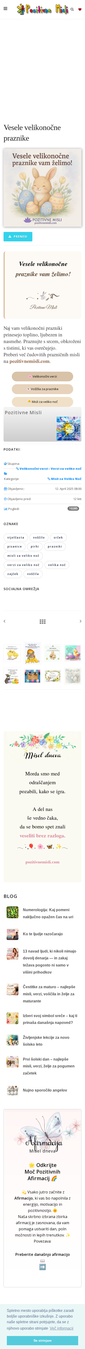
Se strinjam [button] (42, 1340)
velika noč (57, 565)
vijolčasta (15, 537)
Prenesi (20, 237)
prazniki (55, 546)
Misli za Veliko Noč (65, 479)
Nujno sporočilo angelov (45, 1090)
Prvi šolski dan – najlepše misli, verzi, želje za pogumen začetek (49, 1066)
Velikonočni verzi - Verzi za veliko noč (50, 468)
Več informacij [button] (61, 1328)
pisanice (14, 546)
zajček (12, 574)
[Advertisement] (42, 68)
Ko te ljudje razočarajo (43, 934)
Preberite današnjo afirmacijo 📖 (42, 1261)
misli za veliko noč (23, 556)
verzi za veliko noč (23, 565)
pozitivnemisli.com (29, 361)
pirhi (35, 546)
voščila (33, 574)
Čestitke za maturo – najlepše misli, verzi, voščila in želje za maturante (49, 994)
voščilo (39, 537)
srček (58, 537)
